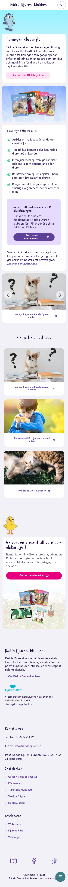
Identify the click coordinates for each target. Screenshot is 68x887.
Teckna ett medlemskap (31, 237)
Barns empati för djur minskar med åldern (32, 439)
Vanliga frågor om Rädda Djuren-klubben (32, 315)
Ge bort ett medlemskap (22, 777)
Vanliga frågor (16, 796)
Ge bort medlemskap (31, 575)
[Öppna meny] (60, 877)
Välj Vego (14, 837)
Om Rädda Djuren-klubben (32, 491)
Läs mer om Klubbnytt (26, 75)
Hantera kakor (16, 803)
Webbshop (14, 824)
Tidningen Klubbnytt (20, 790)
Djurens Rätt (15, 831)
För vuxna (14, 783)
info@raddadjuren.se (28, 746)
